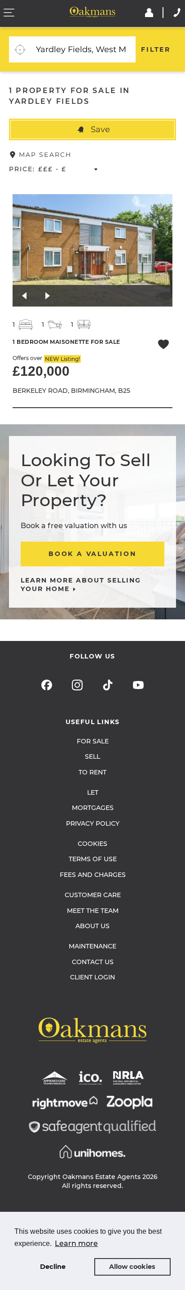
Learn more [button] (76, 1243)
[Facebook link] (46, 685)
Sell (92, 756)
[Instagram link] (77, 685)
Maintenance (92, 946)
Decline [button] (53, 1267)
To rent (92, 772)
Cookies (92, 844)
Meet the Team (93, 911)
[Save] (163, 345)
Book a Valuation (92, 554)
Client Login (92, 977)
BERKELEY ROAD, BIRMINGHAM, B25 (71, 391)
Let (92, 792)
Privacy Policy (92, 823)
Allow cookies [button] (132, 1267)
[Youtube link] (138, 685)
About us (92, 926)
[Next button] (47, 296)
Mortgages (93, 808)
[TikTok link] (107, 685)
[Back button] (24, 296)
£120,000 (41, 371)
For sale (93, 741)
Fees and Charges (93, 875)
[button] (92, 129)
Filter (156, 49)
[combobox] (83, 49)
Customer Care (93, 895)
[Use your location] (20, 49)
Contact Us (93, 962)
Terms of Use (93, 859)
